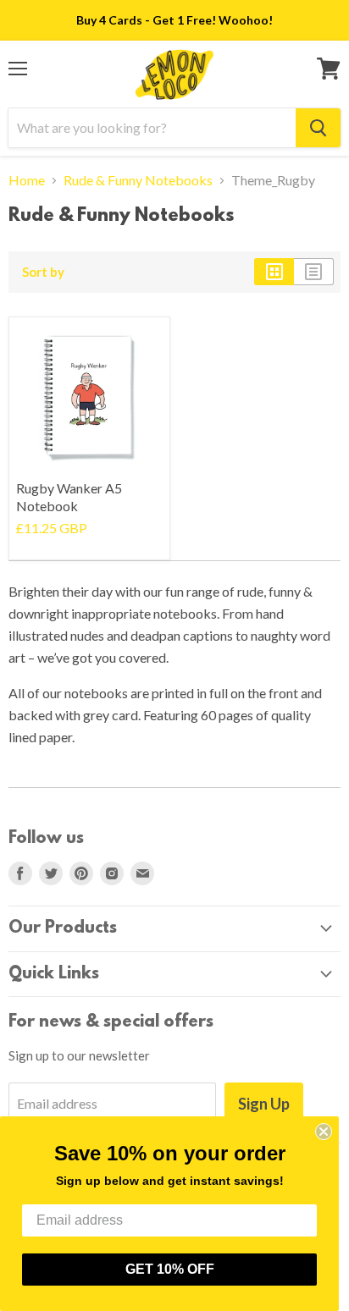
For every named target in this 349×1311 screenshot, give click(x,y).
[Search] (318, 127)
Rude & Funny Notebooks (138, 180)
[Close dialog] (323, 1131)
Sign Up (264, 1103)
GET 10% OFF (169, 1269)
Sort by (43, 272)
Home (26, 180)
